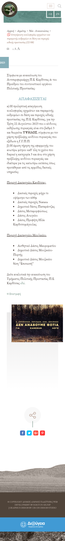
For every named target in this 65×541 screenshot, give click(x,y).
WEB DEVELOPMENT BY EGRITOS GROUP (36, 503)
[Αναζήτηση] (59, 6)
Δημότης (21, 31)
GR (50, 14)
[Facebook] (22, 432)
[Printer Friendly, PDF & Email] (8, 48)
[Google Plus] (35, 432)
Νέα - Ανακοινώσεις (39, 31)
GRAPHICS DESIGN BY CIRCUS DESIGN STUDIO (33, 507)
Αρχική (10, 31)
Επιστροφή (15, 294)
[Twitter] (29, 432)
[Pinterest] (42, 432)
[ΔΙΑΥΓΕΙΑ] (32, 524)
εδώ (22, 283)
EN (57, 14)
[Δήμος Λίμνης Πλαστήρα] (9, 9)
